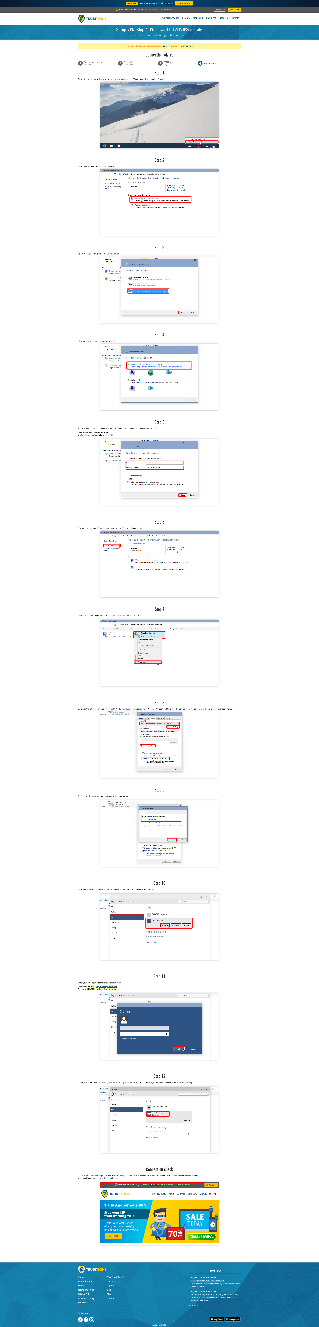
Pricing (186, 18)
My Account (234, 10)
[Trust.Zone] (92, 19)
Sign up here (187, 45)
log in (164, 45)
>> (164, 10)
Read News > (194, 1305)
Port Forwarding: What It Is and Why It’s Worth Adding (215, 1294)
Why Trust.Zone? (170, 18)
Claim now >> (184, 3)
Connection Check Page (107, 1178)
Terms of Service (86, 1289)
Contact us (112, 1281)
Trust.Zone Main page (93, 1175)
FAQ (109, 1294)
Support (235, 18)
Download (211, 18)
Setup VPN (198, 18)
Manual (110, 1298)
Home (81, 1276)
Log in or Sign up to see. (106, 986)
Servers (224, 18)
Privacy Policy (85, 1294)
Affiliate (82, 1302)
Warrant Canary (86, 1298)
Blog (109, 1289)
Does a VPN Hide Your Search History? (208, 1280)
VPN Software (85, 1281)
